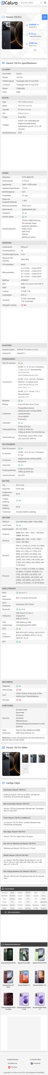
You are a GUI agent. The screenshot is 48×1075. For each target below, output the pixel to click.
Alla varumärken (14, 912)
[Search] (41, 3)
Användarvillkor (35, 1059)
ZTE (35, 899)
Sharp (12, 908)
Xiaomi (28, 893)
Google (35, 896)
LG (43, 893)
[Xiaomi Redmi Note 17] (39, 999)
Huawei (20, 893)
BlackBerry (4, 905)
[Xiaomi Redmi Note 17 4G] (24, 999)
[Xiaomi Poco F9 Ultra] (8, 977)
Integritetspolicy (12, 1059)
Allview (4, 908)
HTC (27, 899)
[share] (44, 17)
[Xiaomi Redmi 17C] (39, 977)
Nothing (27, 908)
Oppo (36, 893)
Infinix (44, 899)
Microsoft (43, 902)
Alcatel (20, 908)
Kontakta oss (12, 1063)
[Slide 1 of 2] (34, 50)
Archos (28, 905)
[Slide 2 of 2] (36, 50)
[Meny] (45, 3)
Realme (12, 899)
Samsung (4, 893)
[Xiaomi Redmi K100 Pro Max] (8, 999)
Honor (4, 902)
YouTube (14, 1067)
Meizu (20, 899)
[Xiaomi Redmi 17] (24, 977)
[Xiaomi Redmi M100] (8, 954)
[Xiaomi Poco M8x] (24, 954)
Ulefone (12, 905)
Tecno (43, 896)
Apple (12, 893)
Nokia (28, 896)
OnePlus (12, 896)
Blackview (35, 905)
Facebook (36, 1063)
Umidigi (35, 908)
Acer (35, 902)
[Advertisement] (24, 10)
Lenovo (20, 896)
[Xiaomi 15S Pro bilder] (12, 35)
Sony (20, 902)
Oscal (43, 905)
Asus (4, 899)
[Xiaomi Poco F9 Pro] (39, 954)
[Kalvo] (9, 3)
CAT (28, 902)
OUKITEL (20, 905)
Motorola (4, 896)
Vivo (12, 902)
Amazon (43, 908)
